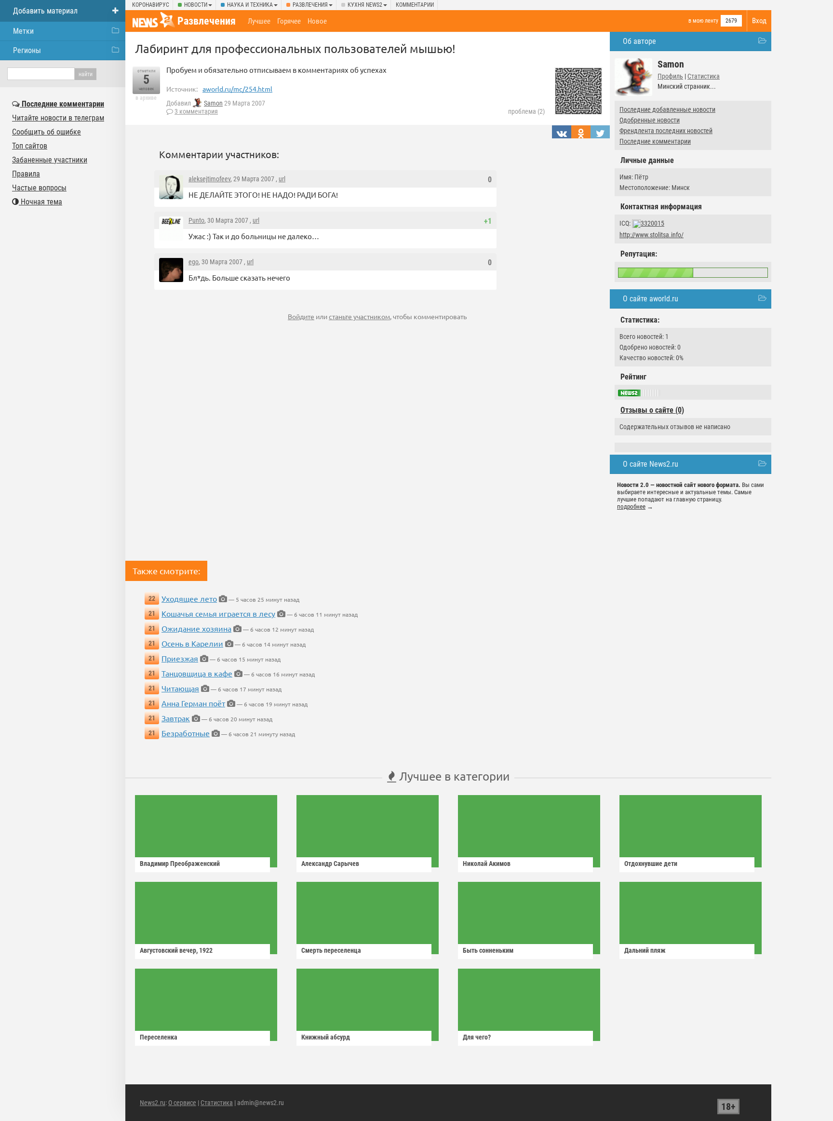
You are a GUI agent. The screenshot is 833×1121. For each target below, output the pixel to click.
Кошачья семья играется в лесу (218, 613)
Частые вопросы (39, 187)
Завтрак (175, 718)
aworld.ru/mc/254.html (237, 88)
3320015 (652, 223)
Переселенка (158, 1037)
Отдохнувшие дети (650, 863)
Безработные (185, 733)
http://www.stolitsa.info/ (651, 235)
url (282, 179)
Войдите (301, 316)
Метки (23, 31)
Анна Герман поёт (193, 703)
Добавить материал (45, 10)
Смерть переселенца (331, 950)
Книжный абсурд (325, 1037)
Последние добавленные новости (667, 109)
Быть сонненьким (488, 950)
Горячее (289, 21)
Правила (26, 173)
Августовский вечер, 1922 (176, 950)
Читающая (180, 688)
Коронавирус (150, 4)
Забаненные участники (49, 159)
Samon (213, 103)
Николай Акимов (487, 863)
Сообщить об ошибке (46, 131)
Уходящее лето (189, 598)
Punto (196, 220)
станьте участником (359, 316)
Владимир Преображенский (180, 863)
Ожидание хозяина (196, 628)
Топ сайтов (29, 145)
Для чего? (477, 1037)
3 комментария (196, 111)
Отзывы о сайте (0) (652, 410)
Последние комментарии (655, 141)
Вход (759, 20)
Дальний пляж (645, 950)
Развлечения (310, 4)
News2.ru (152, 1103)
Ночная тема (40, 201)
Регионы (27, 50)
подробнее (631, 506)
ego (193, 262)
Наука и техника (250, 4)
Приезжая (179, 658)
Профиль (670, 76)
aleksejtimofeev (209, 179)
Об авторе (639, 41)
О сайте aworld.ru (650, 298)
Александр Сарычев (330, 863)
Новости (195, 4)
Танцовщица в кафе (196, 673)
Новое (317, 21)
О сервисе (182, 1103)
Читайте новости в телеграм (58, 117)
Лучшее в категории (453, 776)
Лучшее (259, 21)
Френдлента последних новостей (665, 131)
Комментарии (415, 4)
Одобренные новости (649, 120)
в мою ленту (703, 20)
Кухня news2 (365, 4)
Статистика (703, 76)
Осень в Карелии (192, 643)
